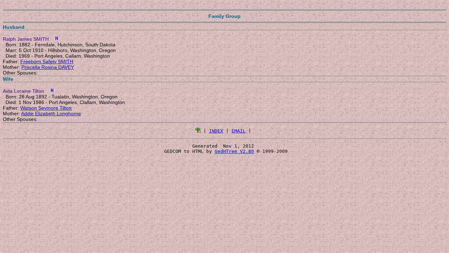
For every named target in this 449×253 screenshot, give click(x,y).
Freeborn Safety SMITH (46, 61)
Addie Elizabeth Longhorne (51, 113)
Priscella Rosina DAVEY (47, 67)
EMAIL (239, 131)
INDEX (216, 131)
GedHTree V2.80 (234, 151)
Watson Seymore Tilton (46, 108)
